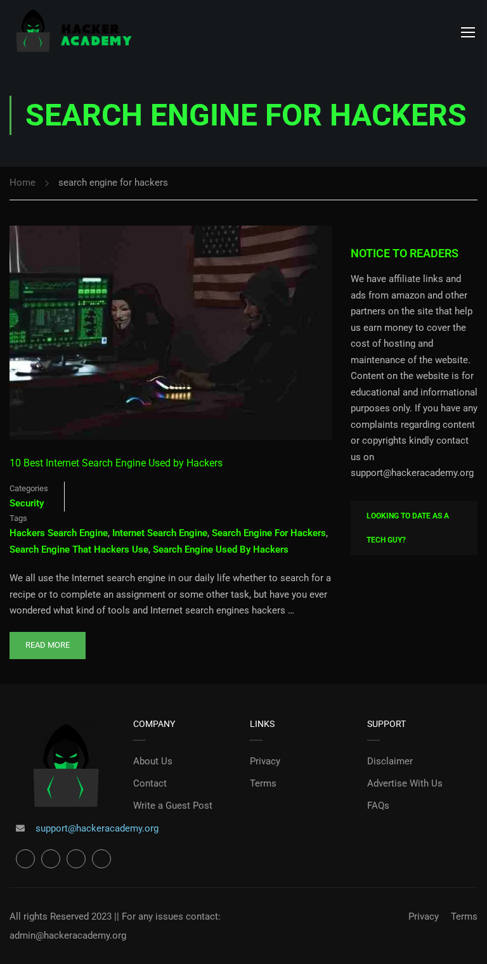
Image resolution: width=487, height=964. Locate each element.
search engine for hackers (269, 533)
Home (23, 182)
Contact (150, 783)
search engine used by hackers (221, 549)
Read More (47, 641)
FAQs (378, 805)
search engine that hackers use (79, 549)
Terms (263, 783)
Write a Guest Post (172, 805)
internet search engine (159, 533)
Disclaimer (390, 761)
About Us (152, 761)
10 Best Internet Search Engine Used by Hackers (116, 463)
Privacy (265, 761)
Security (27, 503)
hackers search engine (59, 533)
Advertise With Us (405, 783)
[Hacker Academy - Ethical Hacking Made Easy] (73, 32)
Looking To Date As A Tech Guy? (408, 527)
